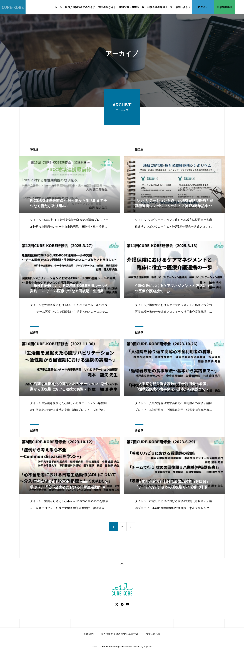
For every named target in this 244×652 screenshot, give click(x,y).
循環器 (139, 149)
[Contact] (127, 604)
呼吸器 (34, 149)
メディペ (148, 646)
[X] (116, 604)
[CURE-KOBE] (122, 589)
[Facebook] (122, 604)
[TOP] (122, 563)
